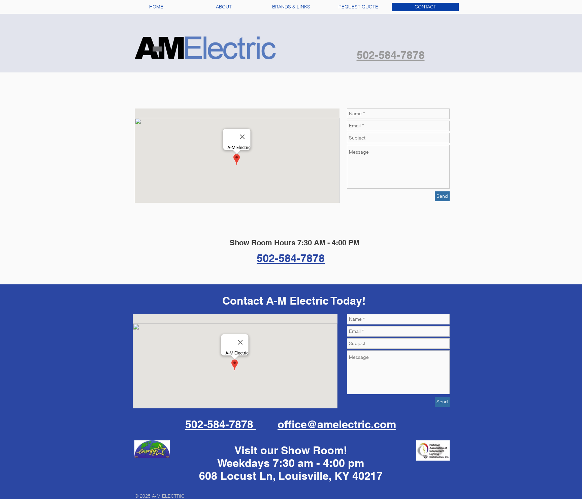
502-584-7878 (220, 424)
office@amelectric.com (337, 424)
